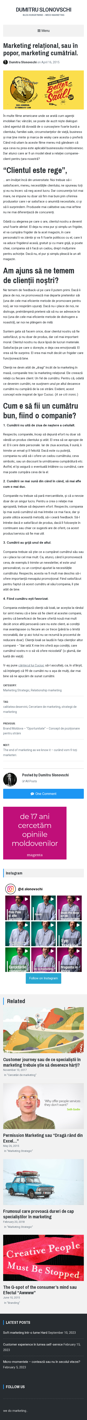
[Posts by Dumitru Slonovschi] (6, 62)
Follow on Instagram (43, 978)
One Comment (45, 794)
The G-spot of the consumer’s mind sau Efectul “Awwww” (40, 1290)
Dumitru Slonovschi (43, 10)
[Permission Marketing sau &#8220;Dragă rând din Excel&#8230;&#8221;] (43, 1130)
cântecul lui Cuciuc (31, 665)
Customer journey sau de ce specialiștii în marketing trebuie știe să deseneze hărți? (42, 1062)
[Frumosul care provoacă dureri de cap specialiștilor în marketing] (43, 1205)
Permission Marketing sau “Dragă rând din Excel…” (43, 1138)
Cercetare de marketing (44, 706)
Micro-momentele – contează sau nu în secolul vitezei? (41, 1362)
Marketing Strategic (16, 690)
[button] (17, 908)
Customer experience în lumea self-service (33, 1344)
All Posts (31, 781)
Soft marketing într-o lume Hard (25, 1333)
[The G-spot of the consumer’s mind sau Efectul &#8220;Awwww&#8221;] (43, 1281)
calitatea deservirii (15, 706)
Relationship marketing (46, 690)
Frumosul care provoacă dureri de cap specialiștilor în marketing (38, 1214)
